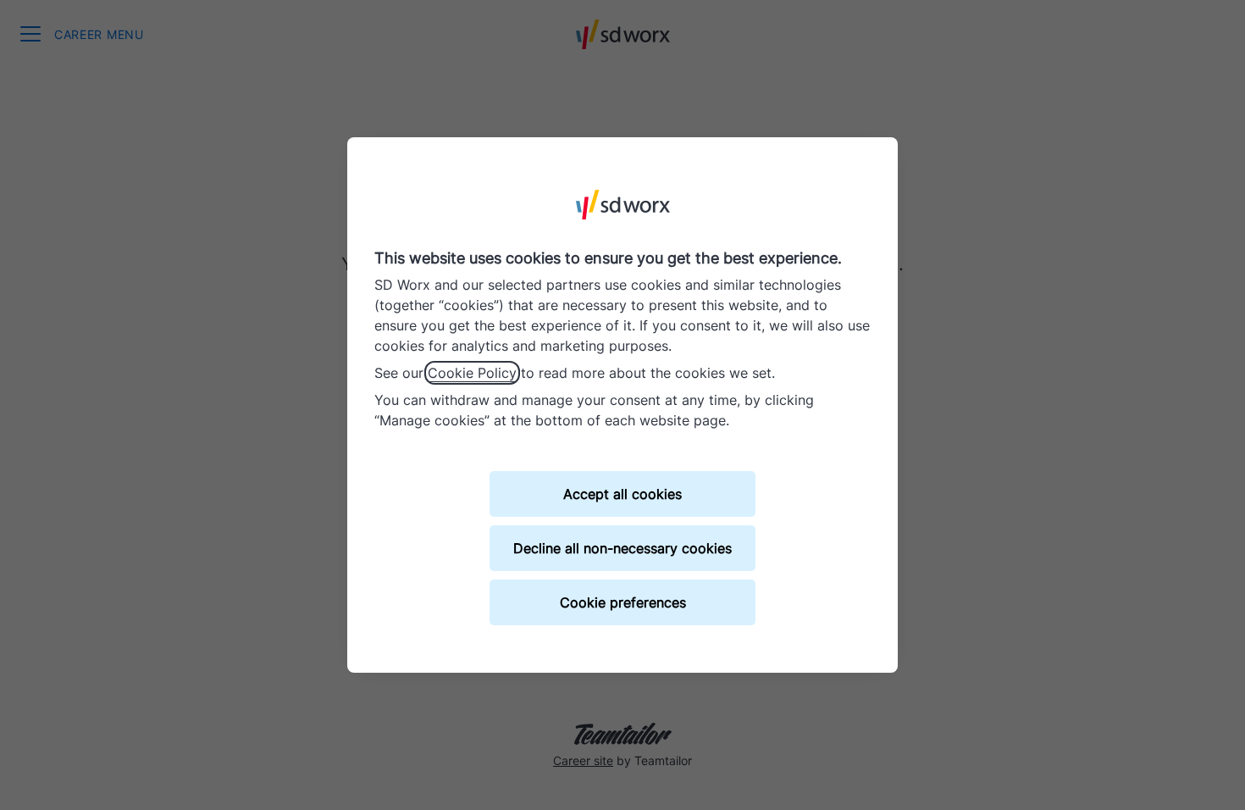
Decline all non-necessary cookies (622, 548)
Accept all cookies (622, 493)
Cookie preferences (623, 602)
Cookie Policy (472, 372)
